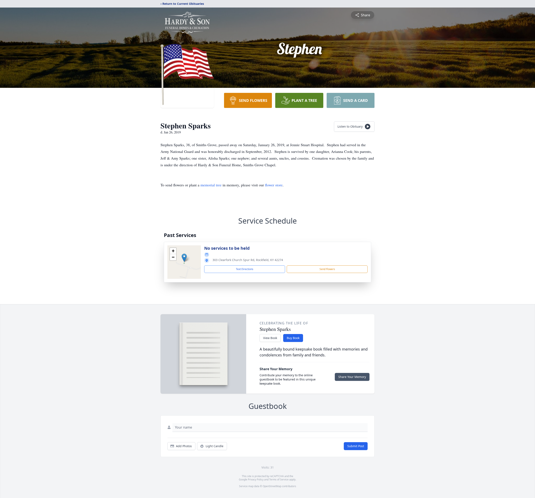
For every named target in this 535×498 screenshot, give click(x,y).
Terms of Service (279, 479)
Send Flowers (327, 269)
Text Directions (244, 269)
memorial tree (211, 184)
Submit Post (355, 446)
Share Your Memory (352, 377)
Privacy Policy (256, 479)
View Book (270, 338)
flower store (274, 184)
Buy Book (293, 338)
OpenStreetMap (272, 486)
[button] (184, 257)
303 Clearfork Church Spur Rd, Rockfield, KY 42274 (248, 260)
